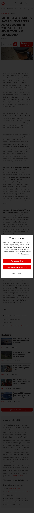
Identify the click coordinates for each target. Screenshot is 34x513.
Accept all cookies (17, 261)
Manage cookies (17, 273)
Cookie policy (25, 254)
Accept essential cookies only (17, 267)
